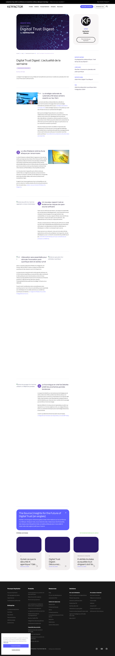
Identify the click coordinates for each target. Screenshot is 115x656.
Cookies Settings (16, 650)
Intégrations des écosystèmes (36, 620)
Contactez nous (100, 6)
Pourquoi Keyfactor (12, 592)
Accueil (17, 53)
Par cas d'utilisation (74, 592)
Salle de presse (11, 620)
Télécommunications (95, 598)
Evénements (10, 622)
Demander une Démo (87, 6)
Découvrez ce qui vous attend (56, 2)
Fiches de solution (53, 612)
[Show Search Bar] (107, 6)
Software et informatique (96, 611)
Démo (50, 609)
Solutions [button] (36, 6)
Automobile (93, 600)
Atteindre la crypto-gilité (75, 608)
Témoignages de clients (13, 595)
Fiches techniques (53, 607)
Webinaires (52, 622)
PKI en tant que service (34, 599)
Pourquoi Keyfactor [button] (44, 6)
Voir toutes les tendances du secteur (89, 533)
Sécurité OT (72, 618)
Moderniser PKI (73, 603)
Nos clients (10, 614)
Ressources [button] (60, 6)
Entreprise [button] (53, 6)
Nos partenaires (11, 617)
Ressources (52, 604)
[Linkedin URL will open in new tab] (97, 649)
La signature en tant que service (36, 611)
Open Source (10, 598)
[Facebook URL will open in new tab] (107, 649)
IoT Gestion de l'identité (34, 634)
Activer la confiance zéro (75, 600)
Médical (92, 603)
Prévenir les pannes (74, 598)
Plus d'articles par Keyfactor (85, 39)
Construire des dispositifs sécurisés (78, 611)
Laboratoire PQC (53, 598)
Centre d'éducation (54, 624)
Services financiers (95, 595)
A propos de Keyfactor (13, 609)
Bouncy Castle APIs (33, 618)
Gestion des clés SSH (33, 641)
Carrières (9, 612)
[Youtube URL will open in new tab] (102, 649)
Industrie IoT (93, 606)
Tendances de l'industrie (29, 53)
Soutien (101, 1)
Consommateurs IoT (95, 608)
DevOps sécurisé (73, 606)
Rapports (51, 619)
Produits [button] (31, 6)
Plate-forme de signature (34, 608)
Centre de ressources (54, 601)
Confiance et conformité (13, 600)
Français (106, 1)
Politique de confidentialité (55, 649)
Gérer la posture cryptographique (78, 595)
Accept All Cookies (15, 645)
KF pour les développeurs (55, 595)
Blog (98, 1)
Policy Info (6, 642)
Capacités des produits (34, 627)
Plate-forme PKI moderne (34, 597)
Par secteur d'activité (95, 592)
